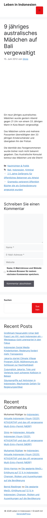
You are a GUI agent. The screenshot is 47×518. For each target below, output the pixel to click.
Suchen (8, 300)
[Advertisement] (23, 85)
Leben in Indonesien (20, 4)
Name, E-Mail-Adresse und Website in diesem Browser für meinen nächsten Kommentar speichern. (24, 271)
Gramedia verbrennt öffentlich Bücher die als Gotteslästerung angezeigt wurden (21, 185)
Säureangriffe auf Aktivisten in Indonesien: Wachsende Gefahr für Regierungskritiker (22, 383)
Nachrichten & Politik (18, 166)
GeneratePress (24, 514)
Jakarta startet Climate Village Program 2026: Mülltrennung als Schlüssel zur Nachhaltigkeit (21, 361)
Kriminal (29, 170)
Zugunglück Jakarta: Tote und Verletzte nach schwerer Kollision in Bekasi (22, 372)
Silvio (6, 432)
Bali (9, 170)
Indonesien (18, 170)
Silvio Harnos (11, 468)
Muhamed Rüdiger (13, 450)
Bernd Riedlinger (12, 486)
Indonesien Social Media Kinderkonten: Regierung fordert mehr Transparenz (21, 350)
